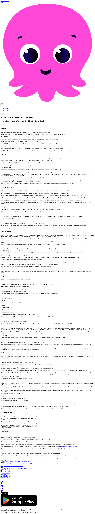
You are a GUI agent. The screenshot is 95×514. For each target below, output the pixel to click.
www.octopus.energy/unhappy (41, 441)
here (28, 160)
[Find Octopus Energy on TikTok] (2, 480)
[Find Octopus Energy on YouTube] (2, 491)
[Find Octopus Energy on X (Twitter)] (2, 484)
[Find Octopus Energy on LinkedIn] (2, 486)
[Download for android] (19, 505)
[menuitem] (4, 107)
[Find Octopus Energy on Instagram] (2, 482)
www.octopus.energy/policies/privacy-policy (68, 446)
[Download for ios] (4, 494)
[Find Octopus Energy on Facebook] (2, 489)
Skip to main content (5, 1)
